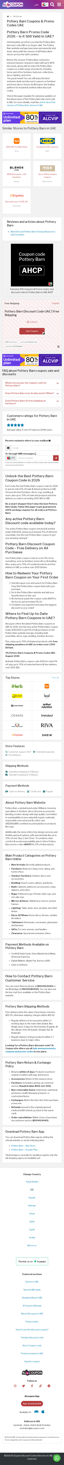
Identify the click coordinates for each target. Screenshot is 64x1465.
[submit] (56, 458)
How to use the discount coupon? (32, 1329)
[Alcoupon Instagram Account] (15, 1386)
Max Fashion (47, 181)
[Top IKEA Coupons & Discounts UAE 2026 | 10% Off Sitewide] (47, 141)
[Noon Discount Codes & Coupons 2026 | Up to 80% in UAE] (17, 696)
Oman (32, 1213)
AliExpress (17, 206)
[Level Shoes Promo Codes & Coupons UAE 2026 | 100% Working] (47, 696)
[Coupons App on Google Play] (36, 1412)
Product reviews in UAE (32, 1353)
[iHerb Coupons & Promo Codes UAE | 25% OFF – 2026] (17, 686)
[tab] (32, 384)
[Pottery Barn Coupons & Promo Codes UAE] (32, 265)
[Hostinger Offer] (32, 118)
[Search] (52, 5)
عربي (36, 4)
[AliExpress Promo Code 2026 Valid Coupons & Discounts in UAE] (16, 195)
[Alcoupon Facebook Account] (32, 1386)
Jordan (32, 1237)
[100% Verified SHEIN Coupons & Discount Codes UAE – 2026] (47, 735)
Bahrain (32, 1205)
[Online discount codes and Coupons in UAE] (8, 16)
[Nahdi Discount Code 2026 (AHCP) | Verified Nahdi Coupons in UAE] (17, 725)
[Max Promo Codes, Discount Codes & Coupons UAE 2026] (47, 168)
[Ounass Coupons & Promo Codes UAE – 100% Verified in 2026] (17, 715)
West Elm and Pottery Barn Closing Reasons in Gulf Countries (33, 233)
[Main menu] (59, 5)
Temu (16, 151)
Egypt (32, 1229)
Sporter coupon (32, 1361)
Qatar (32, 1221)
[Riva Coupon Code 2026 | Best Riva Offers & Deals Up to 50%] (47, 725)
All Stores (17, 16)
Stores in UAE (32, 1282)
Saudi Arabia (32, 1182)
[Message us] (57, 1458)
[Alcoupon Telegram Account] (48, 1386)
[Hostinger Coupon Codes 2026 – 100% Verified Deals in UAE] (17, 705)
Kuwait (32, 1197)
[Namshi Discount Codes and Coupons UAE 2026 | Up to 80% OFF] (47, 705)
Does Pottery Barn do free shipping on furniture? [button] (25, 402)
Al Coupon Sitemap (32, 1305)
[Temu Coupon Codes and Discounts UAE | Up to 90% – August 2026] (16, 141)
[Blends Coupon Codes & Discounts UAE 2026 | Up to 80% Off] (16, 168)
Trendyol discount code (32, 1337)
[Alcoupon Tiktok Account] (40, 1386)
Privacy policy (32, 1321)
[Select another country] (45, 4)
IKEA (47, 151)
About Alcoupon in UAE (32, 1313)
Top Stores (12, 677)
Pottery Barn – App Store (23, 1146)
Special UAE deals (32, 1290)
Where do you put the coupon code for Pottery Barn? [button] (25, 384)
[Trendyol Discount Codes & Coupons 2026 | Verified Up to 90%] (47, 715)
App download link (32, 1403)
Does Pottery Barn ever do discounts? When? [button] (29, 393)
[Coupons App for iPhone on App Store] (43, 1412)
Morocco (32, 1245)
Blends (16, 181)
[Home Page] (12, 4)
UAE (32, 1189)
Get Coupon (32, 331)
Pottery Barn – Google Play (24, 1149)
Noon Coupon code (32, 1345)
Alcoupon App (32, 1396)
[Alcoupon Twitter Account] (23, 1386)
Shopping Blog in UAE (32, 1298)
